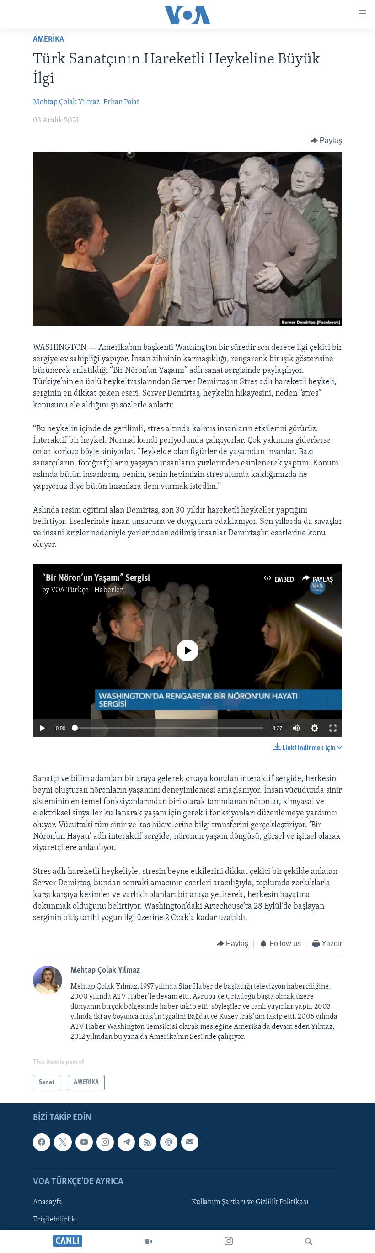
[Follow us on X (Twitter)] (62, 1142)
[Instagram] (228, 1241)
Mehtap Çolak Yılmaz (66, 102)
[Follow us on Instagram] (105, 1142)
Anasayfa (47, 1202)
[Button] (327, 141)
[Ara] (308, 1241)
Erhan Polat (121, 102)
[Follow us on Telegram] (126, 1142)
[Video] (148, 1241)
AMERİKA (48, 40)
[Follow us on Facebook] (41, 1142)
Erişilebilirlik (54, 1219)
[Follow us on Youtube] (84, 1142)
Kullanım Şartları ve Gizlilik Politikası (250, 1202)
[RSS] (147, 1142)
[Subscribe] (189, 1142)
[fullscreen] (333, 728)
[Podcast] (168, 1142)
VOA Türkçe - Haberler (87, 590)
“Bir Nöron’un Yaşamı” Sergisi (96, 578)
